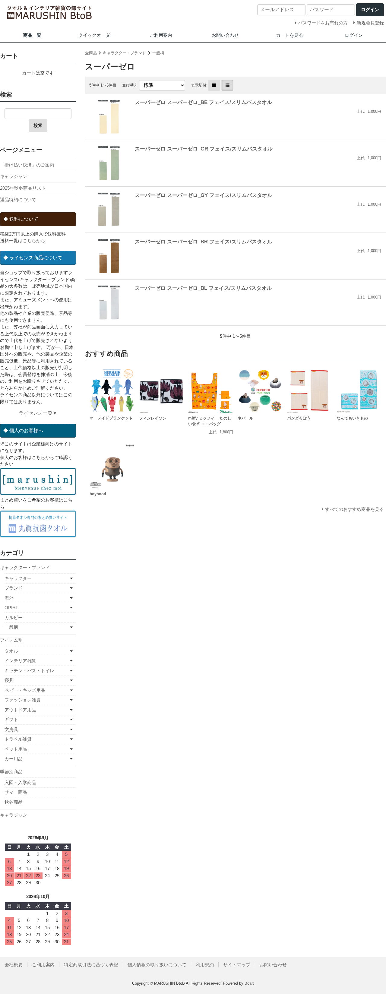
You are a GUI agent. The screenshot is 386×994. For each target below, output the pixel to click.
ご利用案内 (161, 35)
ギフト (11, 719)
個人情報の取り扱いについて (157, 964)
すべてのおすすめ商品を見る (354, 509)
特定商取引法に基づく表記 (91, 964)
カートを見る (289, 35)
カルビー (14, 617)
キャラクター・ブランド (124, 53)
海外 (9, 597)
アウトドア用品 (20, 709)
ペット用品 (16, 749)
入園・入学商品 (20, 782)
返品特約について (18, 199)
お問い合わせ (225, 35)
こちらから (34, 240)
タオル (11, 651)
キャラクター (18, 578)
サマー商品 (16, 792)
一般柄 (158, 53)
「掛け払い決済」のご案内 (27, 164)
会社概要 (14, 964)
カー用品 (14, 758)
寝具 (9, 680)
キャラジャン (13, 176)
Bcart (249, 983)
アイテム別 (11, 640)
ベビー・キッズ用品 (25, 690)
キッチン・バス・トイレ (29, 670)
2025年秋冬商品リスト (23, 188)
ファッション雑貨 (23, 699)
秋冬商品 (14, 802)
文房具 (11, 729)
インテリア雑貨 (20, 660)
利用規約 (205, 964)
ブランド (14, 587)
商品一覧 (32, 35)
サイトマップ (236, 964)
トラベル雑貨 (18, 739)
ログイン (354, 35)
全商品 (91, 53)
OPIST (11, 607)
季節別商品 (11, 771)
